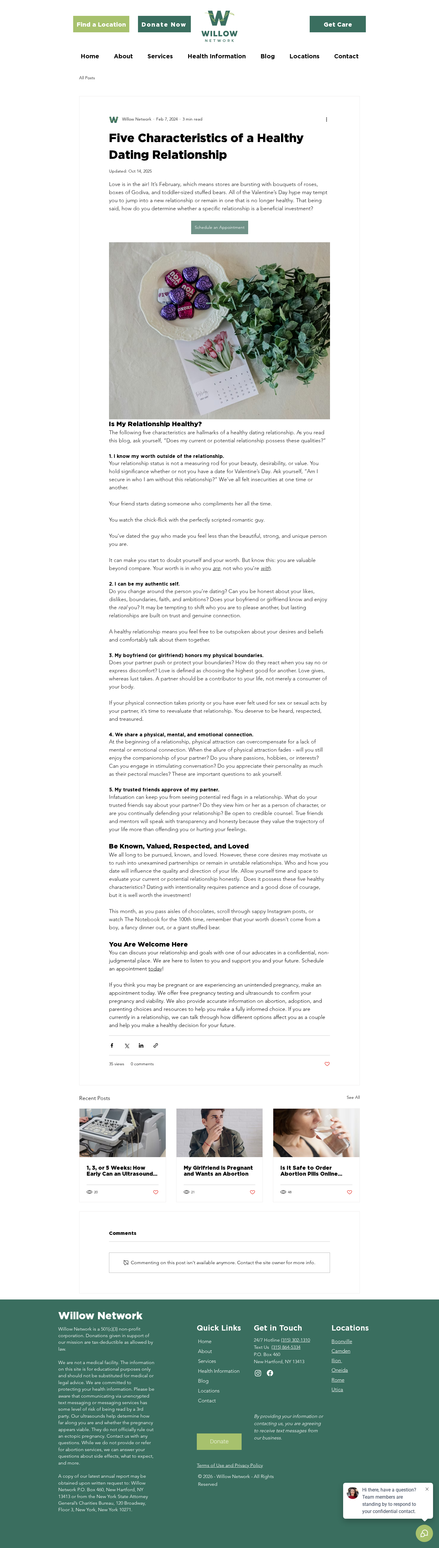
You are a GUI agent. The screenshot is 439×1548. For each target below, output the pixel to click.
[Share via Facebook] (112, 1045)
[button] (160, 55)
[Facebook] (270, 1373)
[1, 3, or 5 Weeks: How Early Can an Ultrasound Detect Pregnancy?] (122, 1133)
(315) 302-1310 (295, 1340)
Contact (207, 1401)
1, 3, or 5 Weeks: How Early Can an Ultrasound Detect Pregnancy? (120, 1171)
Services (207, 1361)
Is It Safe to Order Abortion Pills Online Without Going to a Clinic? (309, 1171)
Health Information (219, 1371)
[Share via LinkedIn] (141, 1045)
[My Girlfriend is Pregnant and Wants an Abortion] (219, 1133)
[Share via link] (156, 1045)
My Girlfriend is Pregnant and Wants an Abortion (218, 1171)
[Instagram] (258, 1373)
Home (204, 1341)
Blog (203, 1381)
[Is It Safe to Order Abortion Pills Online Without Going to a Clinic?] (316, 1133)
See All (353, 1097)
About (205, 1351)
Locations (209, 1391)
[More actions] (326, 119)
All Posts (87, 77)
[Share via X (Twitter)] (126, 1045)
